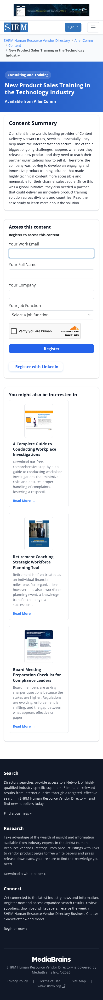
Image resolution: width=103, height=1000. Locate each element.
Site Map (79, 981)
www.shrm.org (50, 986)
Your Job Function (25, 305)
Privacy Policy (17, 981)
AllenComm (83, 40)
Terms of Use (49, 981)
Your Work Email (24, 244)
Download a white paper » (25, 873)
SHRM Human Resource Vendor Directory (37, 40)
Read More (22, 500)
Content (14, 45)
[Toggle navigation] (93, 27)
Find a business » (18, 813)
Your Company (22, 285)
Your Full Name (22, 264)
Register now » (15, 928)
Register (51, 348)
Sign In (73, 27)
